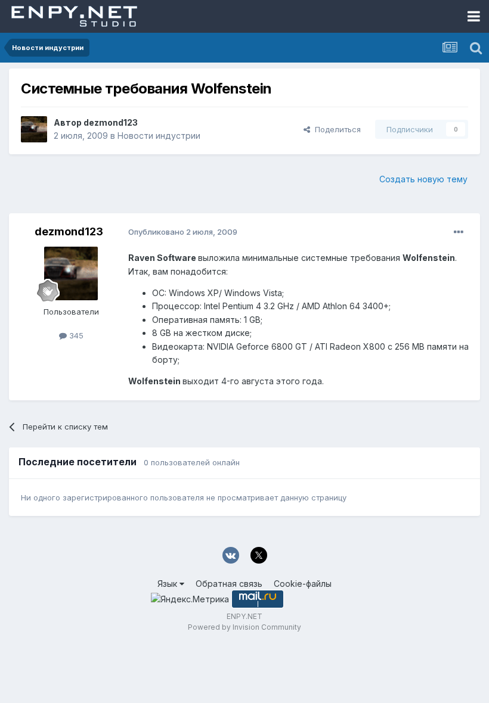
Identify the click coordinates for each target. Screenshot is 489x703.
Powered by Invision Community (244, 627)
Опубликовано (182, 232)
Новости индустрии (158, 135)
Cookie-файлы (303, 583)
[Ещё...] (459, 232)
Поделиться (335, 129)
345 (75, 335)
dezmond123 (110, 122)
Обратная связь (229, 583)
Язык (168, 583)
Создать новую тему (423, 179)
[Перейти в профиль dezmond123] (34, 129)
